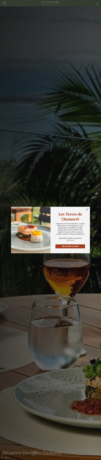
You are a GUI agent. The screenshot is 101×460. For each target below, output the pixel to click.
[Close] (87, 209)
